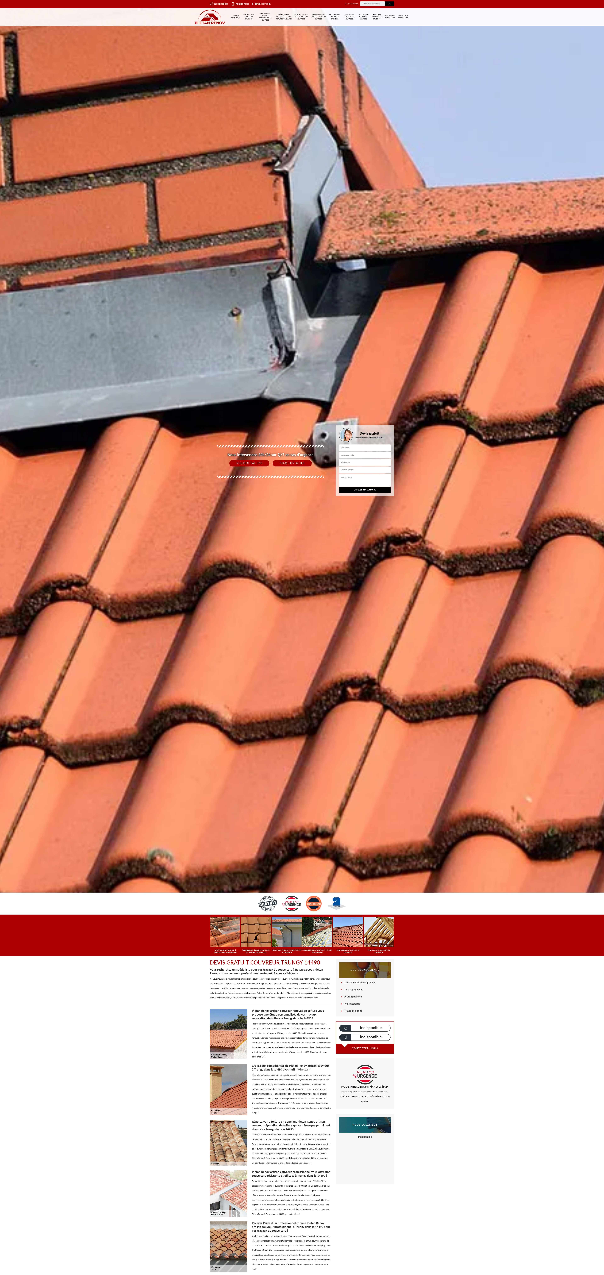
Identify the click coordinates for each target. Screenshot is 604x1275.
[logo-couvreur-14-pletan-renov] (210, 17)
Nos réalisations (249, 463)
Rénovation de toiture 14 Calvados (334, 17)
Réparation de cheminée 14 (403, 17)
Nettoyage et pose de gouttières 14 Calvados (301, 17)
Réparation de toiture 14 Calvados (248, 17)
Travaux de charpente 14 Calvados (349, 17)
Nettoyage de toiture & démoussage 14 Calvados (265, 17)
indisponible (221, 4)
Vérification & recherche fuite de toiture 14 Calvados (284, 17)
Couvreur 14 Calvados (235, 17)
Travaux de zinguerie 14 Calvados (377, 17)
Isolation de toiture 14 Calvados (363, 17)
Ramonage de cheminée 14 (390, 17)
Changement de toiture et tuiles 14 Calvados (318, 17)
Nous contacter (292, 463)
